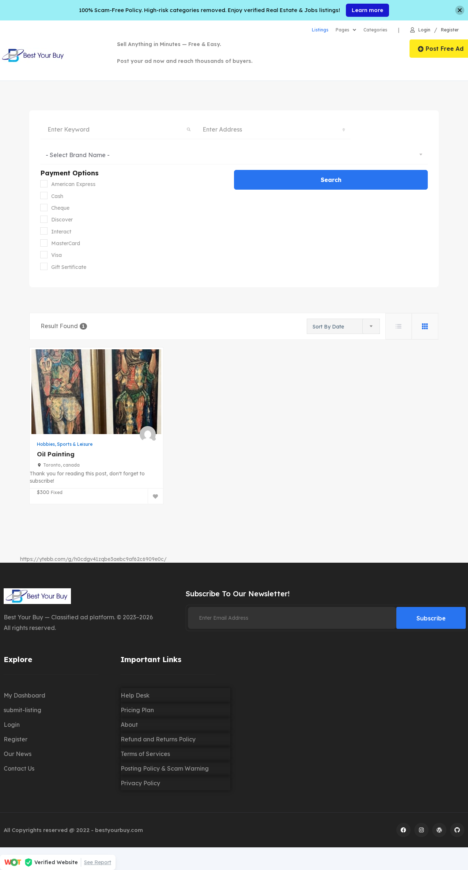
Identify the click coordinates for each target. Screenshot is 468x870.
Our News (17, 753)
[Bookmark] (155, 496)
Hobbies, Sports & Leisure (65, 444)
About (129, 724)
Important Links (151, 659)
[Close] (459, 10)
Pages (342, 30)
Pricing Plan (137, 710)
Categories (375, 30)
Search (331, 179)
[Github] (457, 830)
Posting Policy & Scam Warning (165, 768)
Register (450, 30)
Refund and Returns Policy (158, 739)
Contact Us (19, 768)
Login (424, 30)
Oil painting (56, 454)
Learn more (367, 10)
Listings (320, 30)
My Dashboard (24, 695)
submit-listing (22, 710)
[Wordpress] (439, 830)
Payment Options (69, 173)
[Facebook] (403, 830)
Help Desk (135, 695)
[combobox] (234, 154)
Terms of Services (145, 753)
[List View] (398, 326)
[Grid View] (425, 326)
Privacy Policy (140, 783)
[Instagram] (421, 830)
